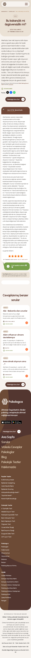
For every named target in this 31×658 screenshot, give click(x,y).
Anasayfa (4, 11)
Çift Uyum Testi (6, 537)
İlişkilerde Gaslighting (8, 483)
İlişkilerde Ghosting (7, 489)
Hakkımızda (8, 467)
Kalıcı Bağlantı (23, 259)
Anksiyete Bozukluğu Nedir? (10, 492)
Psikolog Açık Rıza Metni (9, 588)
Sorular (11, 11)
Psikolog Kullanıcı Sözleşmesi (10, 591)
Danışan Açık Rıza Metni (9, 579)
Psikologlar (7, 452)
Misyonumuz (5, 553)
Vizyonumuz (5, 556)
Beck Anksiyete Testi (7, 518)
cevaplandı (11, 84)
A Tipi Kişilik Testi (6, 508)
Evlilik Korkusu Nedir (7, 480)
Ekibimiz (4, 559)
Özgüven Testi (6, 524)
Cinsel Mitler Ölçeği (7, 527)
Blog (4, 457)
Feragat (3, 601)
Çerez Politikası (6, 597)
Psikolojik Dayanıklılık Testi (9, 515)
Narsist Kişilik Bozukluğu (8, 499)
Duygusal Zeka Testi (7, 534)
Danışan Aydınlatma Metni (9, 582)
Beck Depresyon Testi (8, 521)
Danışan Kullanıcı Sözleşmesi (10, 585)
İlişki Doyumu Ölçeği (7, 530)
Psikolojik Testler (11, 462)
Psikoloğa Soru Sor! (13, 99)
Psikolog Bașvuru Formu (8, 566)
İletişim (3, 562)
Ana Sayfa (7, 437)
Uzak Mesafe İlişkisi (7, 486)
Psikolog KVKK (5, 594)
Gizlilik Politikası (6, 575)
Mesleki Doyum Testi (7, 512)
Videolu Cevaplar (11, 447)
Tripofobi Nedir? (6, 495)
